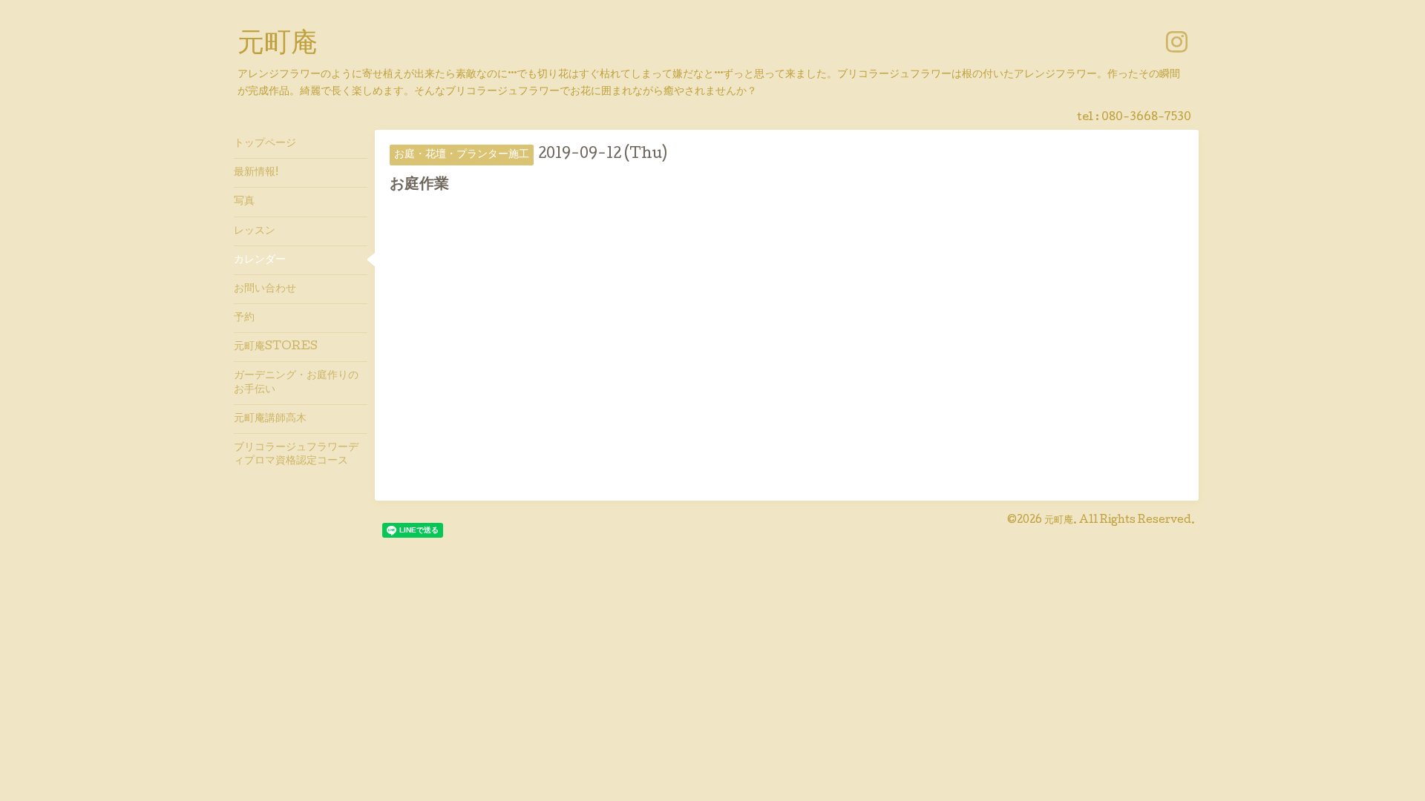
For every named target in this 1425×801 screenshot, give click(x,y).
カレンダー (260, 260)
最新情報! (256, 173)
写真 (244, 202)
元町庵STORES (276, 347)
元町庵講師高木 (270, 419)
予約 (244, 318)
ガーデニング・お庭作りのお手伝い (296, 382)
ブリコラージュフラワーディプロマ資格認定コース (296, 454)
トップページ (265, 144)
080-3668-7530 (1146, 118)
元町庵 (278, 45)
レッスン (254, 231)
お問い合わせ (265, 289)
